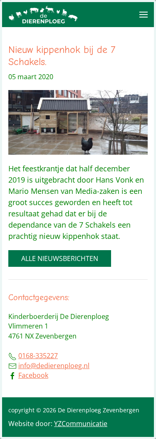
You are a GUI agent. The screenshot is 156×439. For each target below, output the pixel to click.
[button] (143, 14)
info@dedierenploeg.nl (53, 365)
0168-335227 (38, 355)
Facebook (33, 375)
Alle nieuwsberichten (59, 258)
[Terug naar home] (43, 14)
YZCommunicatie (80, 423)
